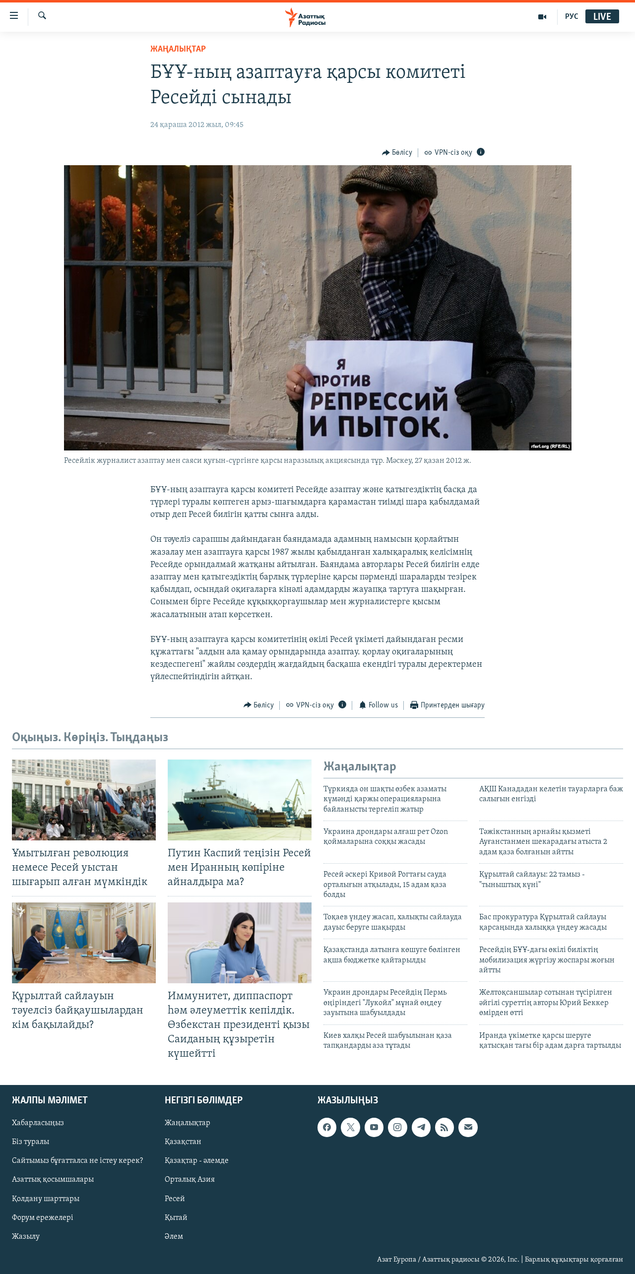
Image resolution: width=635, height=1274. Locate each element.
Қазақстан (183, 1143)
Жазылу (26, 1237)
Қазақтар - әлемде (197, 1161)
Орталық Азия (190, 1180)
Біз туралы (30, 1143)
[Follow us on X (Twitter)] (350, 1127)
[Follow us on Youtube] (374, 1127)
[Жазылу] (467, 1127)
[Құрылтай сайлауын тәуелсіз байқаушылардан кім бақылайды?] (84, 942)
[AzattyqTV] (542, 16)
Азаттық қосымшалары (53, 1180)
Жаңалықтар (187, 1124)
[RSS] (444, 1127)
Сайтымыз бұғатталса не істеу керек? (77, 1161)
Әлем (174, 1237)
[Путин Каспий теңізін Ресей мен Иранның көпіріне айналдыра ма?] (240, 800)
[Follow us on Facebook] (327, 1127)
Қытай (176, 1218)
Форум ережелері (42, 1218)
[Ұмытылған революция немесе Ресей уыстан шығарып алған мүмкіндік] (84, 800)
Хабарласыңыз (38, 1124)
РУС (571, 17)
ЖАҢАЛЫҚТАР (178, 49)
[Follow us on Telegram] (421, 1127)
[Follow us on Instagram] (397, 1127)
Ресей (175, 1199)
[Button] (397, 152)
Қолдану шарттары (45, 1199)
